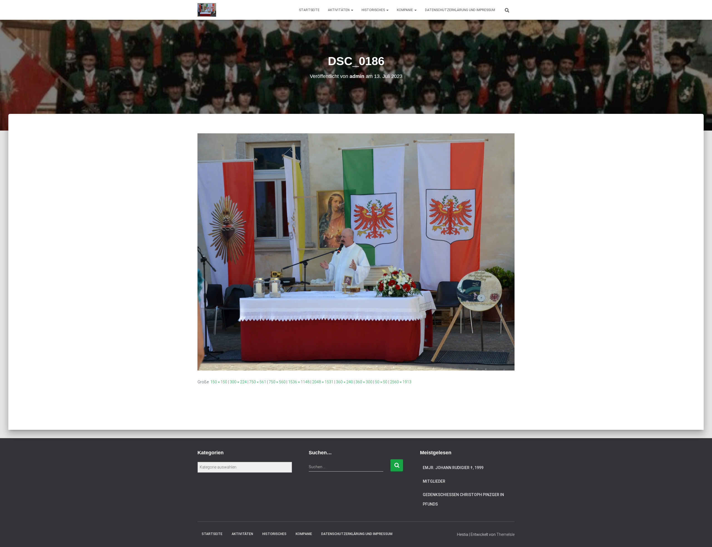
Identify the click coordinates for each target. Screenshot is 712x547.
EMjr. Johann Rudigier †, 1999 (453, 467)
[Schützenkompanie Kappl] (206, 10)
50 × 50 (381, 382)
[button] (351, 10)
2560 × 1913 (400, 382)
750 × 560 (277, 382)
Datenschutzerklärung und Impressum (460, 10)
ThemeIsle (505, 534)
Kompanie (405, 10)
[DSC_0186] (356, 251)
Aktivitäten (339, 10)
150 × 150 (218, 382)
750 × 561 (257, 382)
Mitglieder (434, 481)
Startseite (309, 10)
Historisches (374, 10)
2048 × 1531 (322, 382)
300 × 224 (238, 382)
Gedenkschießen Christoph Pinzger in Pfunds (463, 499)
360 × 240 (344, 382)
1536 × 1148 (299, 382)
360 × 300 (363, 382)
